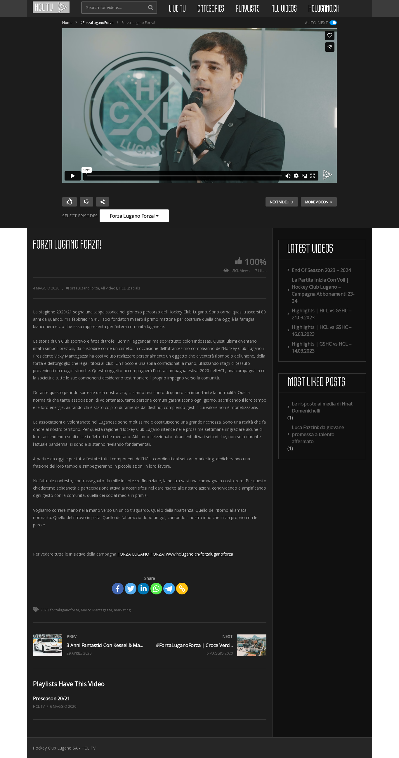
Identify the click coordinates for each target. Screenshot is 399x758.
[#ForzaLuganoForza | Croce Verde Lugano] (211, 645)
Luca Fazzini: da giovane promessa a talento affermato (318, 434)
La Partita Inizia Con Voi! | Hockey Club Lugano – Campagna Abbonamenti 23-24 (323, 290)
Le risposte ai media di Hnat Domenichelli (322, 407)
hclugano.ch (323, 9)
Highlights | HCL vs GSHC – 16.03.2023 (322, 330)
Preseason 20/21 (51, 698)
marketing (122, 610)
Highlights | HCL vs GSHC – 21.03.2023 (322, 314)
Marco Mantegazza (96, 610)
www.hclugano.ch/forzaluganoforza (199, 554)
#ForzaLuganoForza (97, 22)
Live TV (177, 9)
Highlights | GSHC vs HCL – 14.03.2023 (322, 347)
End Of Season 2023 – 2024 (321, 270)
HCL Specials (129, 288)
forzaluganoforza (64, 610)
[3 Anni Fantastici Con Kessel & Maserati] (88, 645)
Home (67, 22)
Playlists (248, 9)
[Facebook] (118, 588)
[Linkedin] (143, 588)
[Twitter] (130, 588)
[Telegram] (169, 588)
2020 (44, 610)
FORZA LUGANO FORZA (140, 554)
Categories (210, 9)
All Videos (284, 9)
